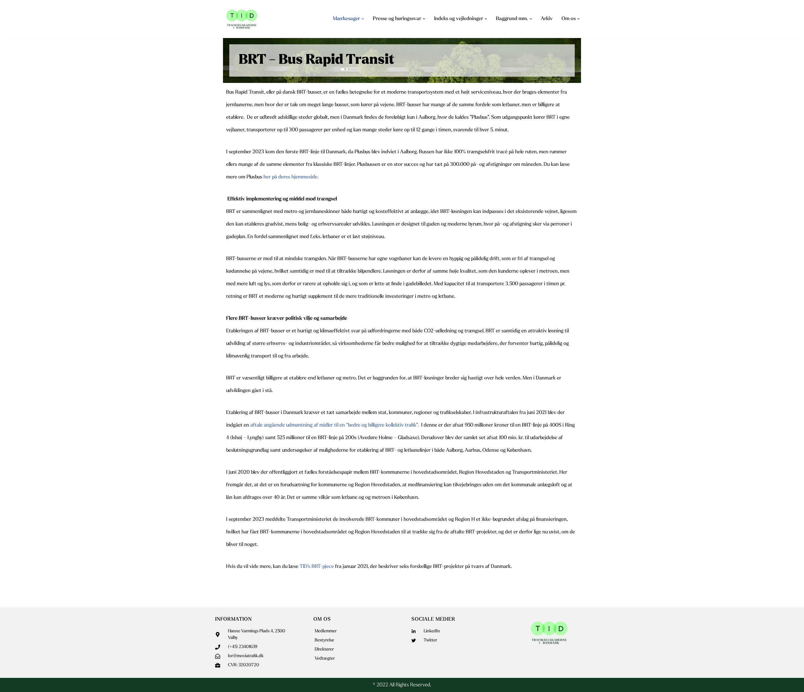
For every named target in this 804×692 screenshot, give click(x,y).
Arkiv (547, 18)
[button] (362, 19)
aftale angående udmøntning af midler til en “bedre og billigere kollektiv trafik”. (335, 425)
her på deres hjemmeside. (290, 177)
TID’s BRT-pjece (317, 566)
